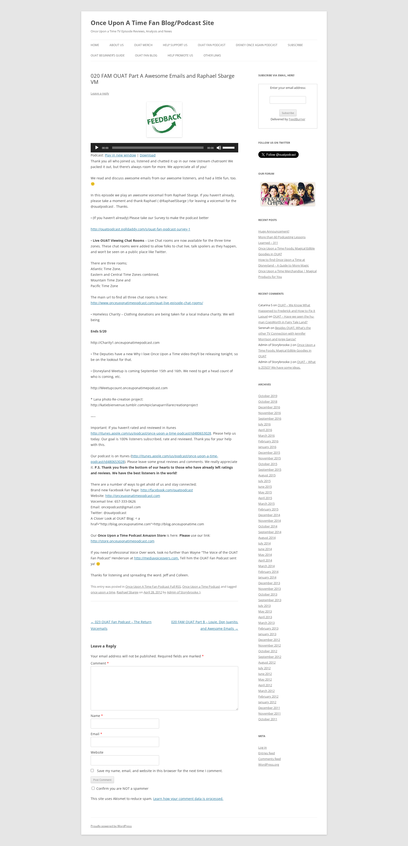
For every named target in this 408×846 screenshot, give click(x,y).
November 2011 (269, 713)
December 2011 (269, 708)
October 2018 (267, 401)
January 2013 (267, 634)
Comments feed (269, 759)
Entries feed (266, 753)
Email (96, 734)
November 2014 (269, 520)
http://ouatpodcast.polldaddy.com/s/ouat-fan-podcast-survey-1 (140, 229)
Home (95, 45)
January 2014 (267, 577)
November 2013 (269, 589)
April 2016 (265, 430)
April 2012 (265, 685)
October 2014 (267, 526)
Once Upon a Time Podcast (201, 586)
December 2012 (269, 640)
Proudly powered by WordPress (111, 826)
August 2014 (267, 537)
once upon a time (103, 592)
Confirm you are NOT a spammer (122, 788)
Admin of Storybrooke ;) (183, 592)
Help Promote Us (180, 55)
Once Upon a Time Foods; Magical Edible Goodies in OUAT (286, 350)
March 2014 (266, 566)
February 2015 (268, 509)
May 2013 (265, 611)
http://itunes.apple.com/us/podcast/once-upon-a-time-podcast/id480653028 (151, 433)
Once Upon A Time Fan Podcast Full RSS (153, 586)
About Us (117, 45)
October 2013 (267, 594)
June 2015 (265, 486)
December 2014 (269, 515)
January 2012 (267, 702)
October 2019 (267, 396)
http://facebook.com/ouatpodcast (166, 490)
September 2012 (269, 657)
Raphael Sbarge (127, 592)
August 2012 (267, 662)
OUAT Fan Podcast (211, 45)
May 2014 (265, 554)
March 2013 (266, 623)
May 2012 (265, 679)
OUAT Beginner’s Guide (108, 55)
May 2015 (265, 492)
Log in (262, 747)
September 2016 (269, 418)
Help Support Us (175, 45)
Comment (100, 663)
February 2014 (268, 572)
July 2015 (264, 481)
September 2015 (269, 469)
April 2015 (265, 498)
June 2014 (265, 549)
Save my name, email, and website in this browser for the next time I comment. (160, 770)
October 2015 (267, 464)
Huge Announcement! (273, 231)
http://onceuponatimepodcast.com (132, 495)
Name (97, 715)
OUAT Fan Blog (146, 55)
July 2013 (264, 606)
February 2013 (268, 628)
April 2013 (265, 617)
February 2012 (268, 696)
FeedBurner (297, 119)
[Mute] (219, 147)
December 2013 (269, 583)
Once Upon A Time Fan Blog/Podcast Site (152, 22)
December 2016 (269, 407)
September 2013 (269, 600)
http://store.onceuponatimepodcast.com (122, 541)
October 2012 (267, 651)
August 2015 (267, 475)
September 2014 (269, 532)
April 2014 (265, 560)
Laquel (263, 316)
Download (148, 155)
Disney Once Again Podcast (256, 45)
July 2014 (264, 543)
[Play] (96, 147)
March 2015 (266, 503)
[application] (164, 147)
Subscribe (295, 45)
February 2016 (268, 441)
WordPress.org (268, 764)
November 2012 (269, 645)
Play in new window (120, 155)
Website (97, 752)
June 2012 (265, 674)
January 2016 (267, 447)
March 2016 (266, 435)
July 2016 (264, 424)
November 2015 (269, 458)
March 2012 (266, 691)
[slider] (229, 147)
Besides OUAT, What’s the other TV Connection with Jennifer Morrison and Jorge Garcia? (284, 333)
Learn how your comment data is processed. (188, 798)
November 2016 (269, 413)
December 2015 (269, 452)
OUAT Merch (143, 45)
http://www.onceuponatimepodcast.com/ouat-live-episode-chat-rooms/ (147, 303)
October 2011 (267, 719)
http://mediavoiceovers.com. (156, 558)
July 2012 (264, 668)
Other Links (212, 55)
